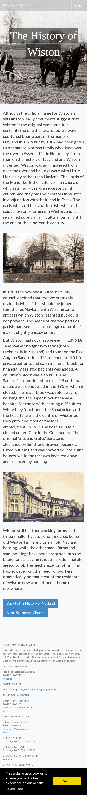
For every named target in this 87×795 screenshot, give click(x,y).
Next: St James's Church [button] (25, 612)
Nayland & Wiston (17, 5)
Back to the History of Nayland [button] (30, 603)
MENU (78, 7)
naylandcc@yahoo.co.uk (16, 728)
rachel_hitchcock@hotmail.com (20, 707)
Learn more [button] (14, 788)
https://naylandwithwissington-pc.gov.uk (34, 689)
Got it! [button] (67, 781)
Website (7, 678)
